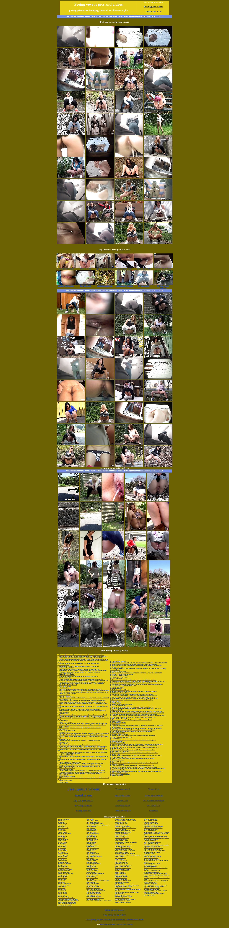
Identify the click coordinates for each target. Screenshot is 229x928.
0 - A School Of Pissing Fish (119, 773)
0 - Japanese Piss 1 (116, 688)
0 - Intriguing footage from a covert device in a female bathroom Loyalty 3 (133, 740)
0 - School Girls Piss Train (118, 770)
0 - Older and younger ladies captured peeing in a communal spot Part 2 (132, 765)
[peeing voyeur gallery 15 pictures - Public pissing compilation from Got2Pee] (90, 559)
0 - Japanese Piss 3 (63, 665)
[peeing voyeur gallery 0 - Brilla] (158, 221)
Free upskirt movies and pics (153, 801)
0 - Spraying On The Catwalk (119, 675)
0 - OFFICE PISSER (116, 678)
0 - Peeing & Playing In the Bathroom (121, 674)
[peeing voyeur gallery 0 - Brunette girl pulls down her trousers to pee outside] (71, 357)
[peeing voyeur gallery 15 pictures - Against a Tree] (68, 646)
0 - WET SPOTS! (62, 743)
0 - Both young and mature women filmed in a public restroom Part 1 (79, 773)
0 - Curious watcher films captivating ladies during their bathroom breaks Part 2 (82, 656)
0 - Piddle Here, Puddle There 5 (67, 685)
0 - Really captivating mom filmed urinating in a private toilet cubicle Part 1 (133, 691)
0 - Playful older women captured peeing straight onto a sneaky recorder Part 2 (82, 670)
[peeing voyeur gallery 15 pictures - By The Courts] (91, 588)
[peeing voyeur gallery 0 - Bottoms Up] (158, 112)
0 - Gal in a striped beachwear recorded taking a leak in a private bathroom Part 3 (82, 659)
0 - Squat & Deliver (116, 727)
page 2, (154, 16)
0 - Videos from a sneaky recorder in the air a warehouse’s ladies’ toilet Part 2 (134, 745)
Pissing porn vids (83, 810)
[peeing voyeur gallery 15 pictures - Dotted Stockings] (135, 559)
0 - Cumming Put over (117, 760)
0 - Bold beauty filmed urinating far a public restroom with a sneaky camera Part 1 (83, 690)
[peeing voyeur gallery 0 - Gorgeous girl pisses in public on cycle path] (71, 444)
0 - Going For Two (63, 726)
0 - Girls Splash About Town (66, 730)
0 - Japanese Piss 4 (63, 687)
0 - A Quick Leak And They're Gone (68, 753)
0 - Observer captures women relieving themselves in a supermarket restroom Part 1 (136, 744)
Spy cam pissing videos (114, 914)
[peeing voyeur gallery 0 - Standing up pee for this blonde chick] (158, 134)
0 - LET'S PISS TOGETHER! (66, 675)
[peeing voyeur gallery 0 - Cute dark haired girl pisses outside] (71, 178)
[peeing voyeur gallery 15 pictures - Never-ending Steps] (114, 646)
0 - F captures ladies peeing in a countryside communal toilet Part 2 (78, 709)
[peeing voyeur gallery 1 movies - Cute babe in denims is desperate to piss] (129, 112)
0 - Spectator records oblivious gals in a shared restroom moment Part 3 (132, 707)
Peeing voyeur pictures (107, 16)
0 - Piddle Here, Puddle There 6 (119, 677)
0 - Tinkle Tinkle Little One (65, 667)
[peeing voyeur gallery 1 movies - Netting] (100, 423)
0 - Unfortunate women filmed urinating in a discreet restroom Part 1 (78, 669)
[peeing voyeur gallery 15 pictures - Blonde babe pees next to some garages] (159, 646)
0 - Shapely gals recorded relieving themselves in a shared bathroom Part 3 (80, 735)
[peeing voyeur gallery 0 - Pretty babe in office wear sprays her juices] (129, 178)
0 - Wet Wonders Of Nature (118, 718)
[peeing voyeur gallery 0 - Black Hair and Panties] (158, 335)
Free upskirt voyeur (83, 789)
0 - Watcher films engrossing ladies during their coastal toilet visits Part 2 (133, 735)
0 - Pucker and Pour (116, 748)
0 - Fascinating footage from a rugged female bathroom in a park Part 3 (79, 766)
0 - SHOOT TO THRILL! (64, 722)
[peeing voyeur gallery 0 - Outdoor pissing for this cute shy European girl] (129, 357)
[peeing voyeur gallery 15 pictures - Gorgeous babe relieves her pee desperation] (158, 501)
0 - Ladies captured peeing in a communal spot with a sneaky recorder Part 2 (134, 695)
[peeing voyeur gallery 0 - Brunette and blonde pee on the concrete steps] (158, 313)
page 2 (87, 16)
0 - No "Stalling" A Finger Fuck (119, 751)
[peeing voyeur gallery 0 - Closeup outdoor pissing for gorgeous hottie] (129, 466)
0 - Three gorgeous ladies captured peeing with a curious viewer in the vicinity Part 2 (136, 708)
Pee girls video (122, 801)
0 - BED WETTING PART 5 (65, 696)
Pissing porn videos (153, 6)
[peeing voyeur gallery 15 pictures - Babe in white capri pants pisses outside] (135, 501)
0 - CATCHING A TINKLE (65, 673)
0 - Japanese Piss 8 (63, 742)
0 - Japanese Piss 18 (116, 775)
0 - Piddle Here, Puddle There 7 (119, 692)
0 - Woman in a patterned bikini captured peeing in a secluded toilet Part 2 (80, 716)
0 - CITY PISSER (115, 724)
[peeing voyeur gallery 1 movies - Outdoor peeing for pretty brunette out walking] (158, 243)
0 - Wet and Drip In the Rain (66, 768)
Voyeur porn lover (83, 805)
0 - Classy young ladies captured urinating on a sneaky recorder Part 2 (79, 689)
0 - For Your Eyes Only (64, 699)
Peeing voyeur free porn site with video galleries (116, 924)
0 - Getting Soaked (116, 741)
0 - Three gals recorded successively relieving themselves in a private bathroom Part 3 (137, 712)
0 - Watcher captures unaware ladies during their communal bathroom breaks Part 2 (136, 771)
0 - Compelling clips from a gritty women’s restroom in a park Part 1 (131, 682)
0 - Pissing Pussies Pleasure (66, 776)
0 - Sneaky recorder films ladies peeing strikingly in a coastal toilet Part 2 (132, 750)
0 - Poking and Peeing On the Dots (121, 737)
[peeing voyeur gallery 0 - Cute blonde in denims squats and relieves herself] (129, 221)
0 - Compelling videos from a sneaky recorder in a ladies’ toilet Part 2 (131, 694)
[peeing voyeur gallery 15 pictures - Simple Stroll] (68, 588)
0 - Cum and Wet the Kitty (118, 661)
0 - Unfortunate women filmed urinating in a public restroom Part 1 (131, 731)
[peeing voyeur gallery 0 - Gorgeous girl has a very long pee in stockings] (71, 68)
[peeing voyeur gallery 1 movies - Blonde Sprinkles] (129, 243)
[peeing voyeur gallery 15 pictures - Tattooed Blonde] (90, 501)
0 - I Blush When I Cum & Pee (119, 757)
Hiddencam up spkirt (122, 811)
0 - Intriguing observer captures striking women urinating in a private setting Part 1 (136, 665)
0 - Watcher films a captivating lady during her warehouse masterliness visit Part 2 (135, 755)
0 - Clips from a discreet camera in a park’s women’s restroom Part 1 (78, 745)
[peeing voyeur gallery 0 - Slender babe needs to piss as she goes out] (71, 313)
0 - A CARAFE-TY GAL (117, 764)
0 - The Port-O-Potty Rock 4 (118, 705)
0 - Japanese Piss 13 (63, 739)
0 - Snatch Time (115, 754)
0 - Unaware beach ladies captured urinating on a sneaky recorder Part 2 (132, 758)
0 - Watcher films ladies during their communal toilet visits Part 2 (77, 676)
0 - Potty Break (114, 701)
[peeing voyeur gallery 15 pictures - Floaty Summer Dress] (135, 530)
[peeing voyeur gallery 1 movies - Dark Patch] (158, 156)
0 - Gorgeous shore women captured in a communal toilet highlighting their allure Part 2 (137, 715)
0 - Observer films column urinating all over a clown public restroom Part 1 (133, 767)
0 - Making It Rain (115, 721)
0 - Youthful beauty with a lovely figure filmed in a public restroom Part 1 (80, 679)
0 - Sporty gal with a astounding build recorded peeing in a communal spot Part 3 (83, 733)
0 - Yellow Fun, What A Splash (66, 693)
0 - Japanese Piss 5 (116, 710)
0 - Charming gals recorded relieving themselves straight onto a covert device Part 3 (136, 725)
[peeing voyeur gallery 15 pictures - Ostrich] (91, 646)
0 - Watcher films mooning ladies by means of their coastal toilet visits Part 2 (81, 710)
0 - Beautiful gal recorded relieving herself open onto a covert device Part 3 (133, 664)
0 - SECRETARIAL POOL (117, 732)
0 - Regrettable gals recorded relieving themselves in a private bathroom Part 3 (134, 747)
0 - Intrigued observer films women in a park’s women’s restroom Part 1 (79, 765)
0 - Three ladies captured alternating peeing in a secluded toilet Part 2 (79, 740)
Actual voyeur (83, 795)
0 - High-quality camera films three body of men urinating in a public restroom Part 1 (136, 684)
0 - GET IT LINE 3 (115, 761)
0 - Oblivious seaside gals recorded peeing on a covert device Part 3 (78, 672)
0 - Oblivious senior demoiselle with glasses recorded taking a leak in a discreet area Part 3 (138, 662)
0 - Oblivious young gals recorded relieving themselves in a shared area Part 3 (81, 772)
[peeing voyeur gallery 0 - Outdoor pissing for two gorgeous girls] (100, 221)
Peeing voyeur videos (75, 16)
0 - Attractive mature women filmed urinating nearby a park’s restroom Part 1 (134, 763)
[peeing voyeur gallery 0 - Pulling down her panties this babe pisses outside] (158, 466)
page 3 (94, 16)
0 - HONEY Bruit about (117, 687)
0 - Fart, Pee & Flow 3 (64, 686)
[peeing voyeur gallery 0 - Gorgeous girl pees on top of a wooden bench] (71, 466)
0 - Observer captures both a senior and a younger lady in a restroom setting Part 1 (136, 672)
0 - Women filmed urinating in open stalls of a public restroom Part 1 (78, 663)
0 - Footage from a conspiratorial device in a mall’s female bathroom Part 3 (80, 655)
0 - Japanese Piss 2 (63, 713)
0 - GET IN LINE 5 (115, 702)
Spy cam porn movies (83, 800)
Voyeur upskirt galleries (154, 795)
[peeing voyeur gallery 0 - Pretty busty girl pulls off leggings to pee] (129, 200)
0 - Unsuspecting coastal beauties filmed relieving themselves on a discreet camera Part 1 (138, 681)
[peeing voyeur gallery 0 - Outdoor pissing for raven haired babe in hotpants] (100, 112)
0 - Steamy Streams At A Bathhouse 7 (121, 704)
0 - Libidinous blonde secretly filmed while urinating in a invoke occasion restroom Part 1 (138, 768)
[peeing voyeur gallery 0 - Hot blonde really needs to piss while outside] (158, 401)
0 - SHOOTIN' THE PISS (64, 780)
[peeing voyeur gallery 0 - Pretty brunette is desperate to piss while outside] (129, 90)
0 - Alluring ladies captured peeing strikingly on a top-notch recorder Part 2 (81, 747)
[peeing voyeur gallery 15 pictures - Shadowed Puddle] (68, 501)
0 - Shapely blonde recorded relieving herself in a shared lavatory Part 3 (132, 730)
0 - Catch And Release (64, 677)
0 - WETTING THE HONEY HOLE (120, 774)
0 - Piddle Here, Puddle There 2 (119, 690)
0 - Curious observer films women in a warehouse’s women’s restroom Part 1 (134, 753)
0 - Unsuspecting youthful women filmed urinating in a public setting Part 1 (81, 682)
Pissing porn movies (114, 910)
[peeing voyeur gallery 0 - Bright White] (129, 444)
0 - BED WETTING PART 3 (118, 722)
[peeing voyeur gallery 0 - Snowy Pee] (129, 401)
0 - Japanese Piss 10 (63, 695)
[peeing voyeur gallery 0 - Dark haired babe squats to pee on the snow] (71, 134)
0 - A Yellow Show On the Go (119, 734)
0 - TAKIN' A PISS (62, 782)
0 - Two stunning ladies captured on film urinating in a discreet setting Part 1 (81, 700)
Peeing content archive (140, 16)
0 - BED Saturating (63, 712)
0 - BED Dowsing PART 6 (65, 769)
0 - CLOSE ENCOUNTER (117, 742)
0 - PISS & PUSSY (62, 775)
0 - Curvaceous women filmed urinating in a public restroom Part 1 (131, 720)
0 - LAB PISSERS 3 (116, 738)
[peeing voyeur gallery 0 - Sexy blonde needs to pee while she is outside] (158, 68)
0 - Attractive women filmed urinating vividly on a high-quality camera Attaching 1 (83, 697)
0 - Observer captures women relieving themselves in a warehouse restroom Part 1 (83, 680)
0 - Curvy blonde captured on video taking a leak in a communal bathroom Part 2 (82, 692)
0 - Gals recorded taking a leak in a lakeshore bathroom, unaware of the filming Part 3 (136, 711)
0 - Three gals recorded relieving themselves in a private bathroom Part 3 (80, 657)
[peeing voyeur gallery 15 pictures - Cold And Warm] (91, 617)
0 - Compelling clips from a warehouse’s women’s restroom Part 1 (78, 666)
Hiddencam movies (122, 806)
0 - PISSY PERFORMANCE (118, 671)
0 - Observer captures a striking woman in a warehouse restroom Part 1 (132, 697)
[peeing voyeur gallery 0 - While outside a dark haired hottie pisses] (71, 423)
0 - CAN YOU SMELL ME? (65, 755)
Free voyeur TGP (153, 806)
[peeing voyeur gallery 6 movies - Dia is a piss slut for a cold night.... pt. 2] (100, 134)
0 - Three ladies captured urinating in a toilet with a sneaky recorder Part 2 (133, 717)
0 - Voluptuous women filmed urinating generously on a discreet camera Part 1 (82, 715)
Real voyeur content (122, 795)
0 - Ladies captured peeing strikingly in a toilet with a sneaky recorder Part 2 (81, 702)
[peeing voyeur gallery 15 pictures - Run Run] (68, 530)
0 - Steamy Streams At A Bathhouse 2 (69, 762)
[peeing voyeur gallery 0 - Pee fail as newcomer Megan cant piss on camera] (100, 379)
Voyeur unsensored (122, 789)
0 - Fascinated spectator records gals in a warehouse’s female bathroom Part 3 (82, 746)
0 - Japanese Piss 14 (63, 732)
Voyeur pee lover (153, 11)
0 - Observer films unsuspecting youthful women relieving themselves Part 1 (81, 725)
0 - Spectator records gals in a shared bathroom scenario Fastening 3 (131, 700)
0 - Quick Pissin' (62, 720)
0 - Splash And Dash (116, 667)
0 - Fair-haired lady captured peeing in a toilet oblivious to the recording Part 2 (134, 698)
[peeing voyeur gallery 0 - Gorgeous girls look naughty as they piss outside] (129, 68)
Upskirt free (153, 811)
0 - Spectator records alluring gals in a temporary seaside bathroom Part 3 (133, 680)
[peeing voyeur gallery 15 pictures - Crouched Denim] (113, 559)
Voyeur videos (153, 789)
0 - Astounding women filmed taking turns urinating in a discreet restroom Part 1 (82, 723)
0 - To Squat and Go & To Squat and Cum (123, 685)
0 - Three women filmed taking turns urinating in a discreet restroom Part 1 (80, 763)
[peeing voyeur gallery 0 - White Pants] (129, 335)
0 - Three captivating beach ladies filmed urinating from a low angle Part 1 (80, 683)
